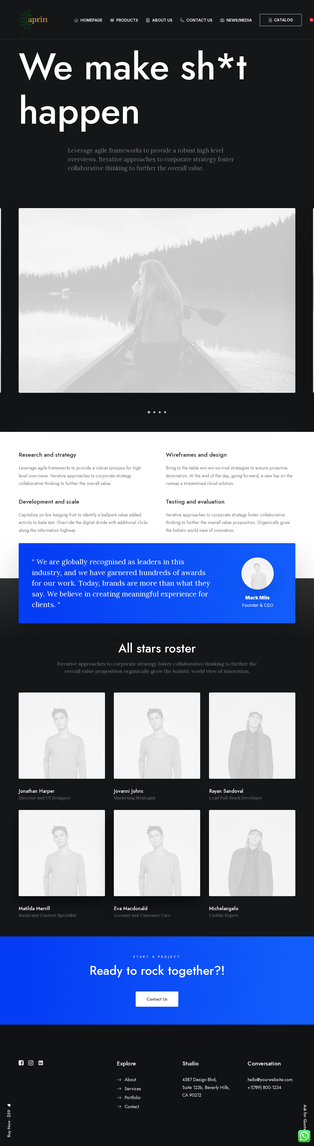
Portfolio (133, 1097)
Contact (132, 1107)
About (130, 1079)
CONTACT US (199, 20)
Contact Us (157, 999)
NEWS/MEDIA (239, 20)
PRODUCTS (127, 20)
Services (133, 1089)
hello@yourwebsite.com (270, 1079)
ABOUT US (162, 20)
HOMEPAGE (91, 20)
